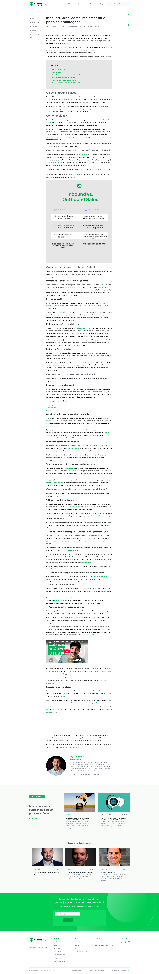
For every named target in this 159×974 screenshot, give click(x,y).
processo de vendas (59, 143)
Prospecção (57, 958)
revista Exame (59, 50)
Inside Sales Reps (96, 516)
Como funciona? (57, 72)
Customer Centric (69, 468)
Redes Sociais (125, 938)
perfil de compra (73, 550)
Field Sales (62, 312)
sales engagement (91, 703)
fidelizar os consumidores (54, 482)
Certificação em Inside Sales (104, 945)
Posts (76, 942)
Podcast (61, 4)
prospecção (50, 683)
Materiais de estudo (80, 951)
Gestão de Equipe (59, 951)
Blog (101, 4)
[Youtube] (129, 942)
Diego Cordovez (53, 26)
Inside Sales (98, 315)
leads (101, 285)
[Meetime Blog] (38, 4)
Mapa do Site (115, 970)
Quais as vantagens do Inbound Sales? (64, 77)
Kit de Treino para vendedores (69, 747)
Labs (78, 4)
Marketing (56, 945)
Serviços (97, 938)
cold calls (56, 162)
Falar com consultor (101, 942)
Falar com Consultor (90, 4)
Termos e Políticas (76, 970)
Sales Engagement (59, 961)
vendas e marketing (75, 174)
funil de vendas (80, 328)
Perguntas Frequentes (97, 970)
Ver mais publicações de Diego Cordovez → (89, 774)
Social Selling (62, 674)
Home (53, 4)
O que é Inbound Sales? (59, 69)
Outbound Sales (82, 154)
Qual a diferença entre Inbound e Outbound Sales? (67, 75)
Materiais (70, 4)
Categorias (56, 938)
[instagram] (125, 942)
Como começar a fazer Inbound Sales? (64, 80)
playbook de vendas (60, 600)
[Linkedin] (122, 942)
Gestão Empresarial (59, 955)
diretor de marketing (74, 507)
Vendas (55, 942)
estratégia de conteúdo (72, 448)
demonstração (86, 562)
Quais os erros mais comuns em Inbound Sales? (67, 83)
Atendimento (57, 948)
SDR (78, 137)
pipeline (63, 696)
